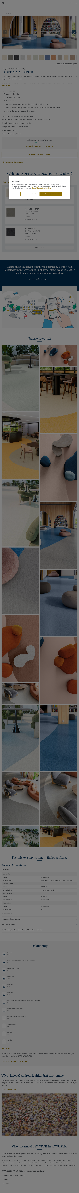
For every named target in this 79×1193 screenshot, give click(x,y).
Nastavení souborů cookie (29, 193)
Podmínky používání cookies (41, 188)
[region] (39, 187)
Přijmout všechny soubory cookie (51, 193)
